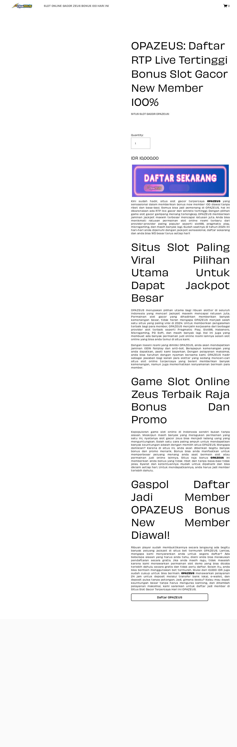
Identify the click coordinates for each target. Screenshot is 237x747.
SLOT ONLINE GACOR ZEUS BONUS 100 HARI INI (76, 5)
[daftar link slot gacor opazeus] (180, 181)
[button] (169, 597)
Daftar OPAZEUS (169, 597)
